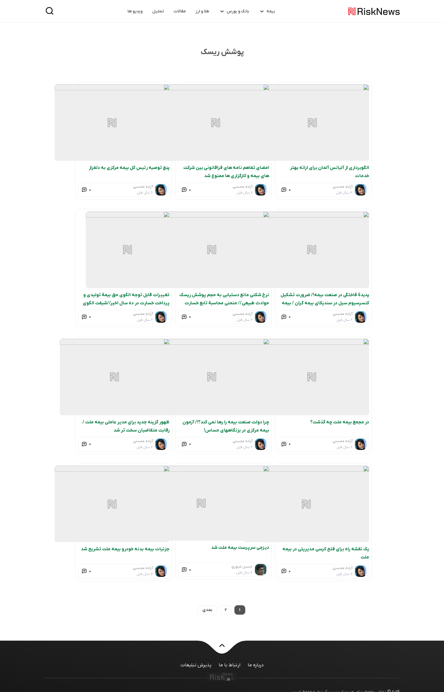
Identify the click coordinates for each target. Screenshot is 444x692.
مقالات (180, 11)
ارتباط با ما (229, 665)
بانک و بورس (238, 11)
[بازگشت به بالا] (222, 649)
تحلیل (158, 11)
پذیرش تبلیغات (196, 665)
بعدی (207, 610)
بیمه (270, 11)
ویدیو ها (135, 11)
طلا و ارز (202, 11)
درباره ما (256, 665)
